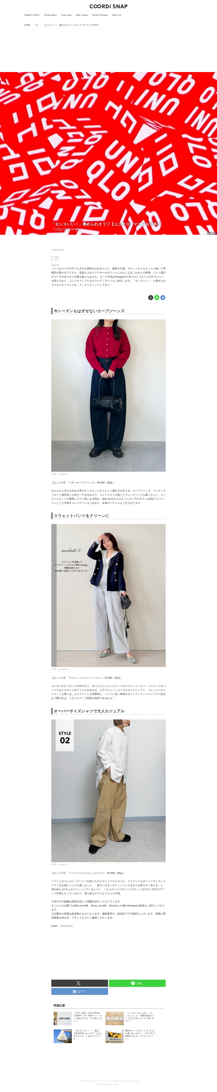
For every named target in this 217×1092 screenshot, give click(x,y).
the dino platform (112, 1084)
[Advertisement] (108, 49)
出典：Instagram (59, 474)
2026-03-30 (58, 250)
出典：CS (212, 233)
